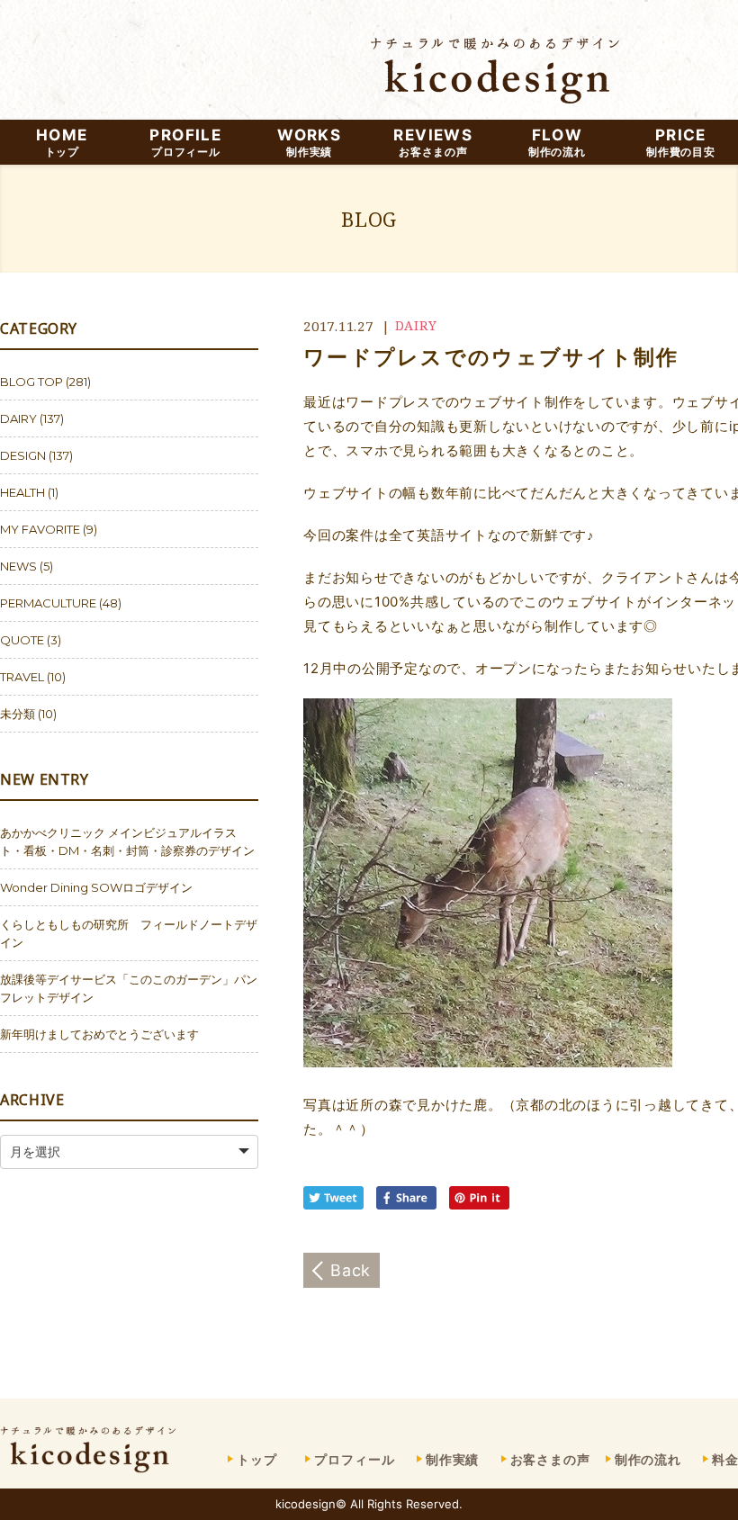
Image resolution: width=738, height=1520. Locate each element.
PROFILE (185, 142)
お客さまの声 (550, 1459)
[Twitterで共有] (337, 1204)
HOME (61, 142)
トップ (257, 1459)
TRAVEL (22, 677)
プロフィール (354, 1459)
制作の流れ (648, 1459)
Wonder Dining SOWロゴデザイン (96, 887)
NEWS (18, 566)
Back (350, 1270)
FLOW (557, 142)
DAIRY (416, 325)
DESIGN (23, 455)
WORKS (309, 142)
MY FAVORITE (40, 529)
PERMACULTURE (48, 603)
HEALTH (22, 492)
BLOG (369, 218)
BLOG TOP (31, 381)
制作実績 (452, 1459)
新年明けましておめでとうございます (99, 1034)
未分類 (17, 713)
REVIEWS (432, 142)
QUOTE (22, 640)
